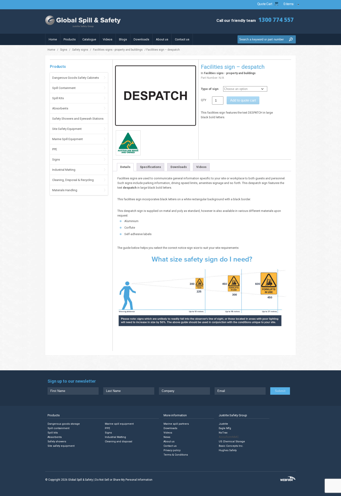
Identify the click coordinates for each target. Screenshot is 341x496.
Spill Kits (58, 98)
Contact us (182, 39)
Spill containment (58, 428)
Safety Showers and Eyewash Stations (77, 118)
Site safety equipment (61, 445)
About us (162, 39)
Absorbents (60, 108)
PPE (54, 149)
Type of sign (210, 89)
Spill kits (53, 432)
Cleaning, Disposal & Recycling (73, 180)
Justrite (223, 423)
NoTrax (223, 432)
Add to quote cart (243, 100)
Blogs (123, 39)
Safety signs (80, 49)
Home (53, 39)
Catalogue (89, 39)
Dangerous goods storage (64, 423)
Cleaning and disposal (118, 441)
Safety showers (57, 441)
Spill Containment (64, 88)
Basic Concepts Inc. (231, 445)
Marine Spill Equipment (67, 139)
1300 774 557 (276, 19)
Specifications (150, 167)
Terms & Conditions (176, 454)
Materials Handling (64, 190)
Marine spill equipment (119, 423)
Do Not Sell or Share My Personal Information (123, 479)
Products (70, 39)
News (167, 437)
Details (125, 167)
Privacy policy (172, 450)
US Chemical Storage (232, 441)
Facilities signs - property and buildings (118, 49)
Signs (63, 49)
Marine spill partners (176, 423)
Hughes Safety (228, 450)
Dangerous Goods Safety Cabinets (75, 77)
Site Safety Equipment (67, 129)
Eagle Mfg (225, 428)
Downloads (141, 39)
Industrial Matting (63, 169)
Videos (107, 39)
